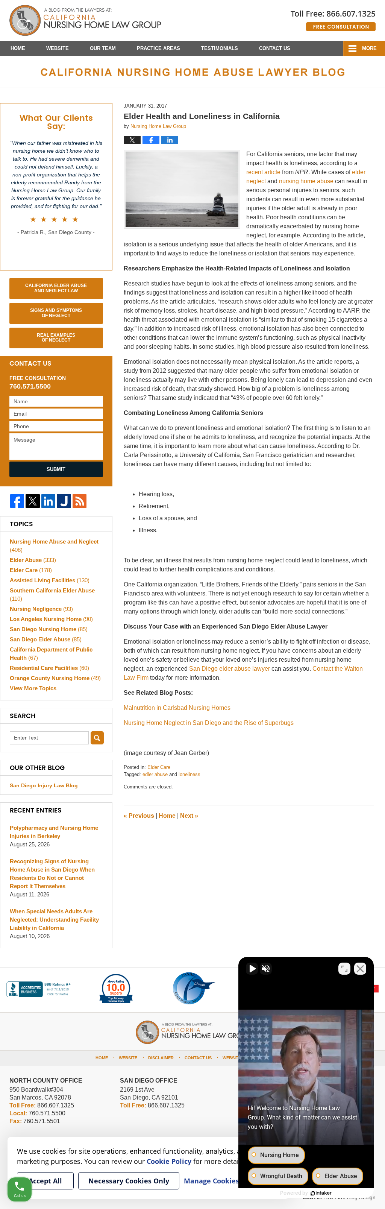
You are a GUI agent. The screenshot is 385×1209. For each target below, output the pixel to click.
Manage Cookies (211, 1180)
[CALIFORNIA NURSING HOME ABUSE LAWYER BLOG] (192, 72)
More (369, 48)
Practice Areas (158, 48)
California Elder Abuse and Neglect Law (56, 288)
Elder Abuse (33, 560)
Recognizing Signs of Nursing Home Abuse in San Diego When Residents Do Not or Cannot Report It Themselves (52, 873)
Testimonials (219, 48)
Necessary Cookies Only (128, 1180)
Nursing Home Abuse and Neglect (54, 545)
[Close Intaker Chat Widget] (360, 969)
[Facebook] (17, 501)
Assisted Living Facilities (49, 580)
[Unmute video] (252, 969)
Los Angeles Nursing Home (51, 619)
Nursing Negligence (41, 609)
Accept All (45, 1180)
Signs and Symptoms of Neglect (56, 313)
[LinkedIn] (48, 501)
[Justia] (63, 501)
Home (18, 48)
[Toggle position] (344, 969)
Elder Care (158, 767)
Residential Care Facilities (49, 668)
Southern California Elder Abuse (52, 594)
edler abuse (155, 774)
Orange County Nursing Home (55, 678)
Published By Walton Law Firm (333, 18)
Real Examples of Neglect (56, 338)
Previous (139, 816)
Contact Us (274, 48)
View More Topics (33, 688)
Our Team (103, 48)
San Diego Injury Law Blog (44, 785)
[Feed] (79, 501)
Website (57, 48)
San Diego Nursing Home (49, 629)
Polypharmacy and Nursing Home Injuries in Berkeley (54, 832)
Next (189, 816)
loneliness (189, 774)
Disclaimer (161, 1058)
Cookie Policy (169, 1161)
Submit (56, 469)
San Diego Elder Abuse (46, 639)
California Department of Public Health (51, 653)
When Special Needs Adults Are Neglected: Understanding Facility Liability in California (54, 919)
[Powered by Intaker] (321, 1193)
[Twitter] (32, 501)
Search (97, 737)
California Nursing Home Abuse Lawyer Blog (85, 20)
